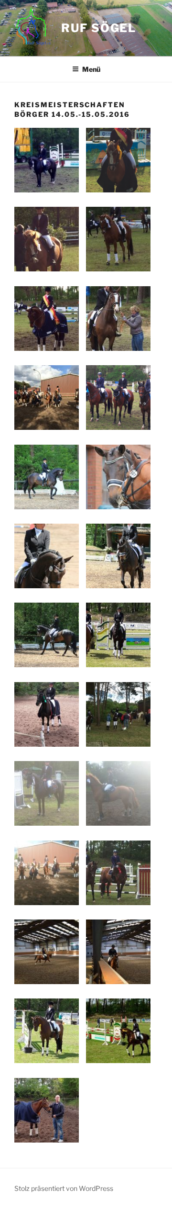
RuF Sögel (98, 28)
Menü (91, 69)
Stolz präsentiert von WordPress (63, 1188)
